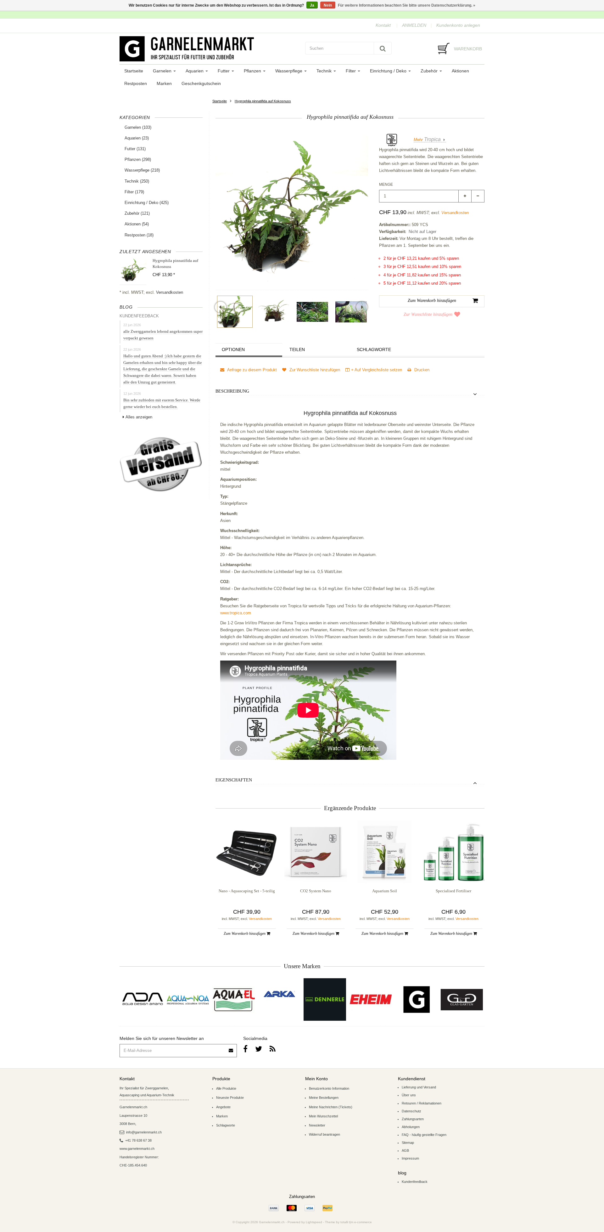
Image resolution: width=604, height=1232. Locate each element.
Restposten (135, 83)
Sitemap (408, 1142)
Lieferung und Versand (419, 1087)
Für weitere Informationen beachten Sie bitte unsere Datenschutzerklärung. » (406, 5)
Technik (324, 70)
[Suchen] (383, 48)
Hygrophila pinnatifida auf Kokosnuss (263, 101)
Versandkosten (169, 292)
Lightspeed (314, 1222)
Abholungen (411, 1127)
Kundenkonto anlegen (458, 25)
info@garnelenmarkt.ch (144, 1132)
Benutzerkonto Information (329, 1088)
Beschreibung (232, 391)
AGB (405, 1150)
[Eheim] (370, 999)
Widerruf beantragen (324, 1134)
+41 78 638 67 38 (138, 1140)
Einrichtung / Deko (389, 70)
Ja (312, 5)
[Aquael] (233, 999)
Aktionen (460, 70)
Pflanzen (253, 70)
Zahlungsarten (413, 1119)
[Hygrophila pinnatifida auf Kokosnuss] (235, 312)
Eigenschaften (233, 780)
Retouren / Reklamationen (421, 1103)
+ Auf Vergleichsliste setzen (376, 369)
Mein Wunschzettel (323, 1116)
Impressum (410, 1158)
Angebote (223, 1107)
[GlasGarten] (461, 999)
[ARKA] (279, 994)
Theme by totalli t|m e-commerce (348, 1222)
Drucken (421, 369)
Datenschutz (411, 1111)
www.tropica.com (235, 612)
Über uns (409, 1095)
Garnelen (163, 70)
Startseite (133, 70)
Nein (328, 5)
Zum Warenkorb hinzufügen (245, 933)
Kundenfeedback (415, 1182)
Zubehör (430, 70)
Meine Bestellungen (323, 1097)
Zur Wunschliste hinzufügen (428, 314)
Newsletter (317, 1125)
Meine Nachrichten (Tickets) (330, 1107)
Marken (164, 83)
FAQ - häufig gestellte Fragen (424, 1135)
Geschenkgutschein (201, 83)
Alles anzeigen (139, 417)
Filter (351, 70)
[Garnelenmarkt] (416, 999)
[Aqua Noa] (188, 999)
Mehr (427, 139)
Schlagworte (374, 349)
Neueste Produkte (230, 1097)
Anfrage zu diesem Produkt (251, 369)
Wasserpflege (289, 70)
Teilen (297, 349)
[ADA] (142, 999)
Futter (224, 70)
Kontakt (383, 25)
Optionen (233, 349)
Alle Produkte (226, 1088)
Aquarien (195, 70)
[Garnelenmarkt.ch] (209, 48)
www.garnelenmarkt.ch (137, 1148)
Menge (386, 184)
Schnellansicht (246, 870)
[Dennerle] (325, 999)
